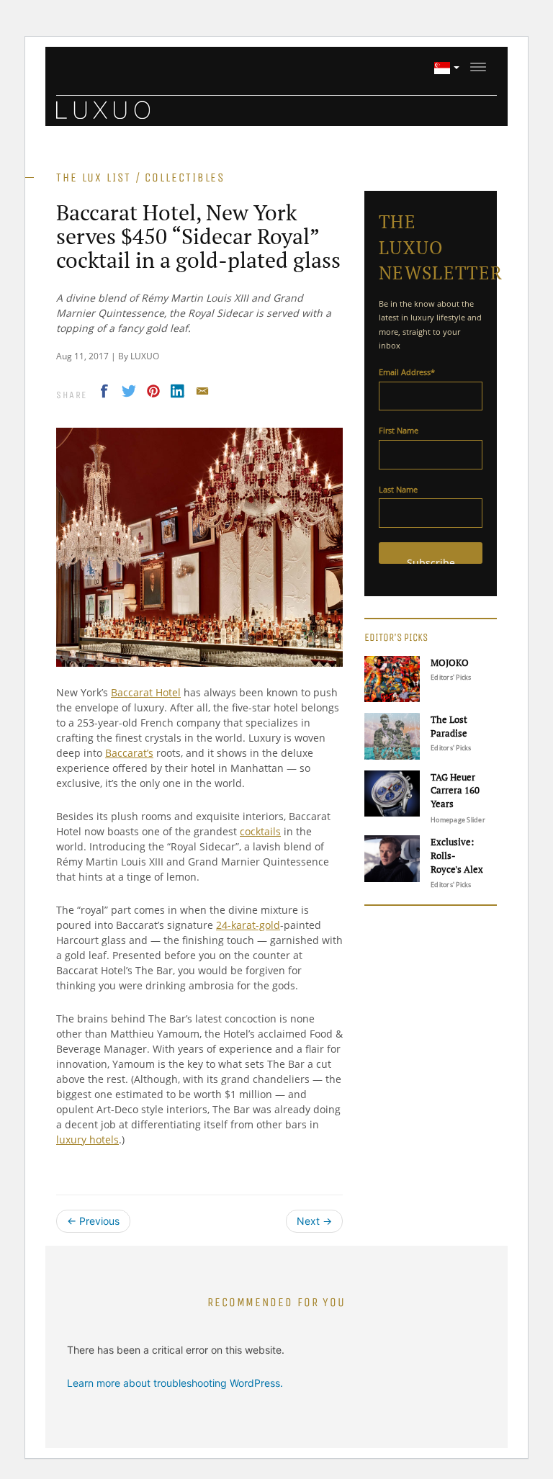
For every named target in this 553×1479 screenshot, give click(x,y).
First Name (398, 430)
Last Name (398, 489)
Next (314, 1221)
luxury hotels (87, 1139)
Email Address (407, 372)
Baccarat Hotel (146, 692)
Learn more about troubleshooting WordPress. (175, 1383)
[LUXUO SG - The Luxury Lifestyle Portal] (103, 108)
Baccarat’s (129, 753)
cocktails (260, 831)
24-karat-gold (248, 925)
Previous (93, 1221)
